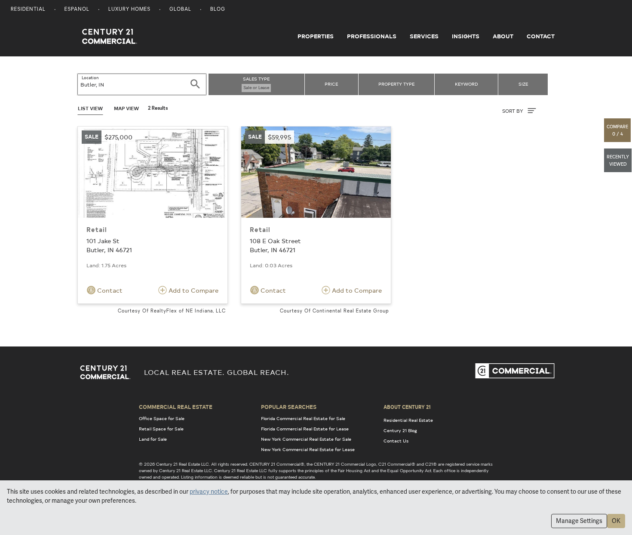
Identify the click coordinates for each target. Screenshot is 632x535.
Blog (217, 9)
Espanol (76, 9)
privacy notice (209, 491)
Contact (541, 36)
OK (616, 521)
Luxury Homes (129, 9)
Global (180, 9)
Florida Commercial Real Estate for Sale (303, 418)
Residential (28, 9)
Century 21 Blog (400, 430)
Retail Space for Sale (161, 429)
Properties (316, 36)
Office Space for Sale (161, 418)
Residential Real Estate (408, 420)
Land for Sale (153, 439)
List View (90, 108)
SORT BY (513, 111)
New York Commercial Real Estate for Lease (308, 449)
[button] (618, 130)
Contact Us (395, 441)
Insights (465, 36)
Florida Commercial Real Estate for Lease (305, 429)
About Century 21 (407, 407)
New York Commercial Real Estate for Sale (306, 439)
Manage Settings (579, 521)
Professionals (371, 36)
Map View (126, 108)
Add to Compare (192, 290)
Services (424, 36)
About (503, 36)
